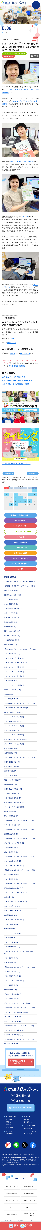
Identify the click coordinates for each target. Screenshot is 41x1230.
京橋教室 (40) (9, 897)
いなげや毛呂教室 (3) (11, 811)
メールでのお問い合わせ (22, 1107)
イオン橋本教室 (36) (11, 681)
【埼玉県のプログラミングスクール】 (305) (19, 757)
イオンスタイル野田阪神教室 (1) (15, 902)
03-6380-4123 (21, 1096)
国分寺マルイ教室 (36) (12, 631)
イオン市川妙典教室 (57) (13, 721)
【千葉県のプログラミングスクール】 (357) (19, 703)
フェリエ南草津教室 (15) (13, 861)
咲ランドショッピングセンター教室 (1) (17, 1003)
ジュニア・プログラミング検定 (21, 161)
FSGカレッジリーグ (29, 1200)
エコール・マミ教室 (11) (13, 1021)
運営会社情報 (10, 1127)
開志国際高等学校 (29, 1193)
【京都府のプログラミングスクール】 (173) (19, 870)
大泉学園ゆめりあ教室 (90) (13, 608)
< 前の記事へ (8, 473)
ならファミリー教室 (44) (13, 1017)
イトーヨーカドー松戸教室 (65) (15, 726)
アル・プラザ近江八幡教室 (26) (15, 866)
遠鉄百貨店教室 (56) (11, 834)
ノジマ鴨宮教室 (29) (11, 699)
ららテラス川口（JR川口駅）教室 (15, 384)
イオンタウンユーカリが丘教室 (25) (16, 708)
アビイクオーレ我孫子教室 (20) (15, 744)
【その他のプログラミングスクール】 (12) (19, 1039)
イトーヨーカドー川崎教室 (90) (15, 672)
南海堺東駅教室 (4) (11, 915)
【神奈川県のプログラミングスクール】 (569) (20, 649)
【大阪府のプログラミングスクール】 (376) (19, 883)
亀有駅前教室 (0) (10, 626)
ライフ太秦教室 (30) (11, 879)
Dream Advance (12, 1214)
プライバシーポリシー (30, 1131)
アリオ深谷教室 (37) (11, 816)
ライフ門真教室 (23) (11, 942)
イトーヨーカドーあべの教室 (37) (16, 893)
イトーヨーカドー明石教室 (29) (15, 981)
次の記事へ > (32, 473)
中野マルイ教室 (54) (11, 590)
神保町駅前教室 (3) (11, 622)
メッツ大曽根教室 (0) (11, 847)
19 (20, 501)
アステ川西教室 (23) (11, 985)
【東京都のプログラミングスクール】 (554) (19, 586)
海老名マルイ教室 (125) (12, 690)
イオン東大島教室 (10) (12, 617)
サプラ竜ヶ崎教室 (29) (12, 825)
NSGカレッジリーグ (12, 1200)
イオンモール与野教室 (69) (13, 766)
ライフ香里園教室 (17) (12, 947)
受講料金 (8, 1122)
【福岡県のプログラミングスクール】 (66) (19, 1026)
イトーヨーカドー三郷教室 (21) (15, 807)
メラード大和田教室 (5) (12, 906)
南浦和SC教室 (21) (10, 771)
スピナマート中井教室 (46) (13, 1035)
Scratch (25, 217)
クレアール (29, 1207)
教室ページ (11, 342)
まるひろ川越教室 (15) (12, 762)
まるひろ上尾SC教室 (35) (13, 789)
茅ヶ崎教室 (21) (9, 694)
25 (16, 504)
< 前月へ (9, 486)
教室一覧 (8, 1124)
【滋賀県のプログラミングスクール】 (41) (19, 856)
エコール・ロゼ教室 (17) (13, 933)
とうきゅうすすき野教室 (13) (14, 667)
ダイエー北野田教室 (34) (13, 911)
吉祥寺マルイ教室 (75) (12, 636)
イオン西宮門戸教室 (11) (13, 976)
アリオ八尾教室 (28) (11, 924)
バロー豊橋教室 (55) (11, 852)
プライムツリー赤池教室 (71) (14, 843)
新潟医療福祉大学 (29, 1186)
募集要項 (26, 1119)
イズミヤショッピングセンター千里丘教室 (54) (19, 952)
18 (16, 501)
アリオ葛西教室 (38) (11, 604)
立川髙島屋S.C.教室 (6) (12, 640)
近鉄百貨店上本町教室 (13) (13, 888)
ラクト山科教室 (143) (11, 874)
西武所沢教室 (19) (10, 784)
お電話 (12, 353)
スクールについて (12, 1116)
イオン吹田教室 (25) (11, 958)
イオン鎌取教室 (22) (11, 748)
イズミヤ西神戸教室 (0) (12, 999)
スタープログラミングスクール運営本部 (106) (20, 581)
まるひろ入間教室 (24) (12, 793)
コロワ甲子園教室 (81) (12, 972)
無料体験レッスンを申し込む (17, 1062)
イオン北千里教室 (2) (11, 962)
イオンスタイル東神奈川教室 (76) (16, 663)
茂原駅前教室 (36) (10, 753)
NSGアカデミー (12, 1207)
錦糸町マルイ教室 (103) (12, 595)
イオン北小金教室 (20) (12, 730)
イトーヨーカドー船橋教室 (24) (15, 735)
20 (25, 501)
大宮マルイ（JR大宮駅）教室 (13, 377)
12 (20, 497)
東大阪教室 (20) (9, 929)
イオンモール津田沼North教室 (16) (16, 739)
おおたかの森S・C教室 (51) (13, 712)
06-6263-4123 (21, 1101)
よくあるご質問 (29, 1126)
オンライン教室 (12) (11, 1044)
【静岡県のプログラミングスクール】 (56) (19, 829)
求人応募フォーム (29, 1122)
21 (29, 501)
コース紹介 (9, 1119)
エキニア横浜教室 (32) (12, 654)
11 (16, 497)
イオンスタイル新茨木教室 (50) (15, 920)
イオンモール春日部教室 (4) (14, 802)
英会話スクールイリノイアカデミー (29, 1214)
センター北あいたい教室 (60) (14, 658)
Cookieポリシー (29, 1134)
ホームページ (25, 353)
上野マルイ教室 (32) (11, 613)
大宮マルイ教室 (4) (11, 775)
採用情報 (27, 1116)
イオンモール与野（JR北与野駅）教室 (17, 380)
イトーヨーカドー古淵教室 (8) (14, 685)
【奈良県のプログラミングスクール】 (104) (19, 1008)
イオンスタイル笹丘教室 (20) (14, 1030)
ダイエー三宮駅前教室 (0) (13, 994)
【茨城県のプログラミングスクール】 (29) (19, 820)
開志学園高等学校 (12, 1193)
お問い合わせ (28, 1129)
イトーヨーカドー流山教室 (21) (15, 717)
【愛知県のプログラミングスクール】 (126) (19, 838)
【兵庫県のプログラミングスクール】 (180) (19, 967)
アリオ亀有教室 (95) (11, 599)
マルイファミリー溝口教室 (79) (15, 676)
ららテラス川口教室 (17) (13, 798)
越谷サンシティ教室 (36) (12, 780)
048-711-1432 (16, 338)
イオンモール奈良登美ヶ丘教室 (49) (16, 1012)
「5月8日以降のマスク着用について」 (16, 463)
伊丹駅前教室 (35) (10, 990)
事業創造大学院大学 (12, 1186)
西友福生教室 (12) (10, 645)
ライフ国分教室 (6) (11, 938)
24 (11, 504)
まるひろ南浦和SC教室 (17, 366)
